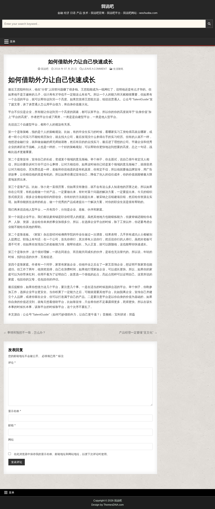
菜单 (12, 41)
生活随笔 (118, 68)
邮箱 (12, 425)
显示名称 (14, 411)
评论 (12, 362)
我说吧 (107, 6)
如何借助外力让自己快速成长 (80, 61)
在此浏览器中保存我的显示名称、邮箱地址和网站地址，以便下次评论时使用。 (61, 454)
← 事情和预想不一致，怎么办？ (25, 332)
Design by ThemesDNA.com (107, 504)
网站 (11, 439)
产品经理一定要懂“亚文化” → (138, 332)
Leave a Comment (95, 69)
